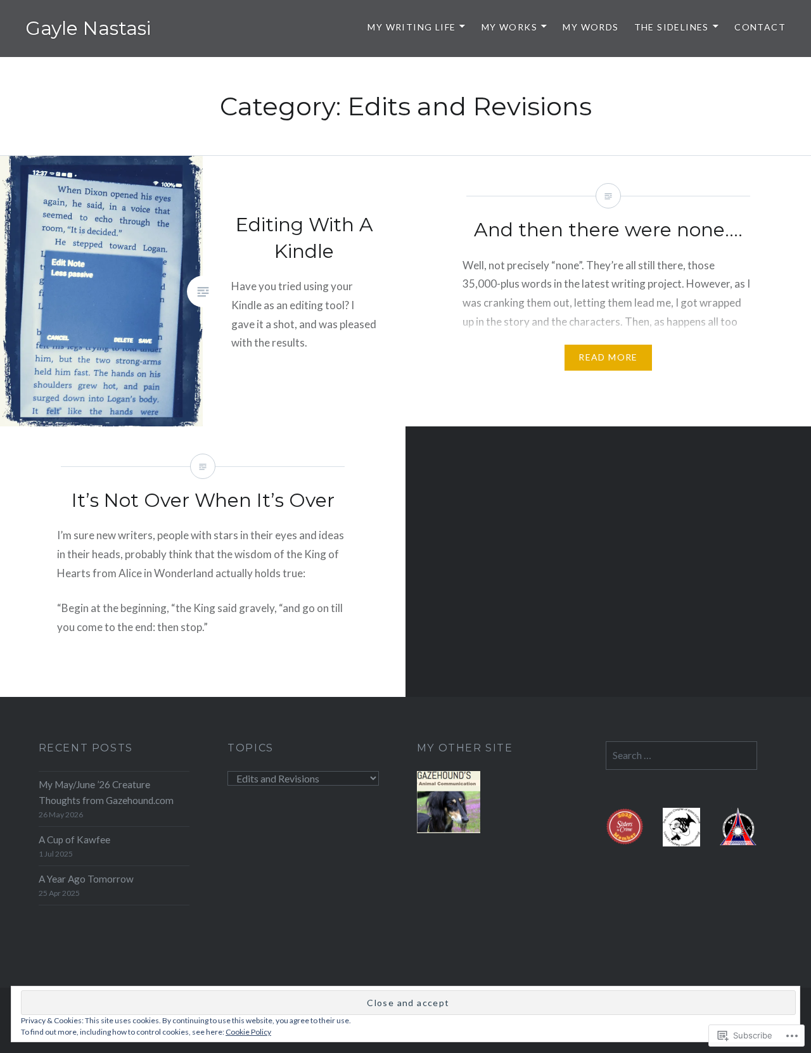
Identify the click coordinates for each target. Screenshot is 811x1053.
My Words (590, 27)
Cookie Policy (248, 1032)
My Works (509, 27)
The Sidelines (671, 27)
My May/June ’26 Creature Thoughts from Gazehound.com (106, 792)
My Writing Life (411, 27)
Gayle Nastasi (88, 28)
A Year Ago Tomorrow (86, 878)
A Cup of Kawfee (74, 839)
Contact (760, 27)
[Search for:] (681, 755)
